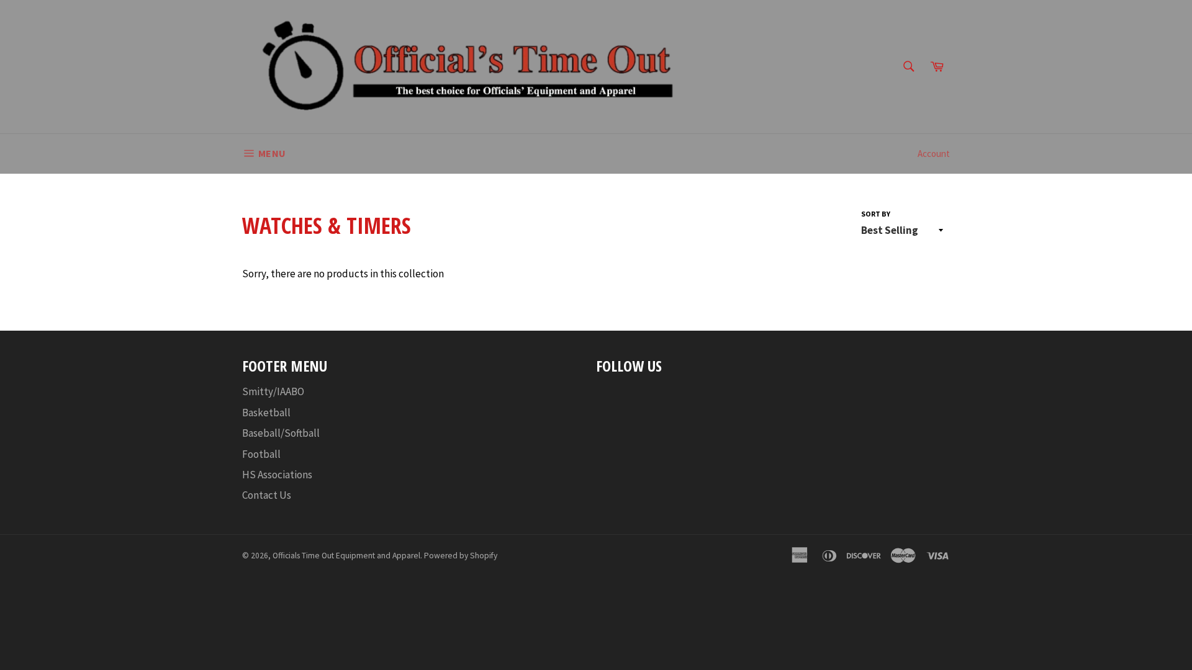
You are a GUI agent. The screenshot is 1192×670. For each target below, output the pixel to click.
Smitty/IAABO (273, 391)
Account (934, 153)
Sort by (875, 213)
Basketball (266, 412)
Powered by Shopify (460, 555)
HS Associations (277, 474)
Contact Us (266, 495)
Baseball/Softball (281, 433)
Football (261, 454)
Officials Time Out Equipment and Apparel (346, 555)
